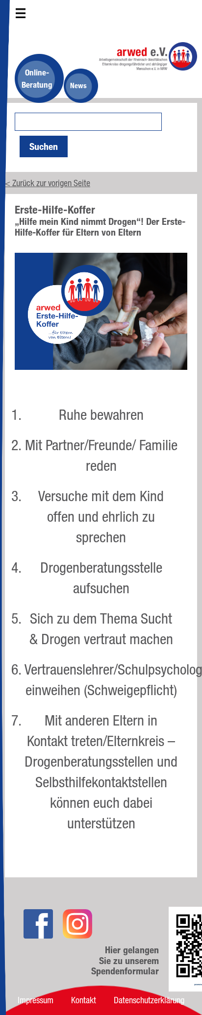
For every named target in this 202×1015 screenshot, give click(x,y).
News (78, 85)
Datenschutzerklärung (149, 999)
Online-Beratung (37, 78)
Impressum (35, 999)
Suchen (43, 146)
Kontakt (83, 999)
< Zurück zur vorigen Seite (47, 182)
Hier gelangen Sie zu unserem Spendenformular (125, 960)
